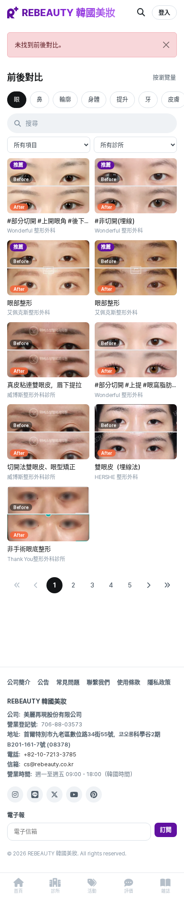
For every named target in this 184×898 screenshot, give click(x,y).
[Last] (167, 585)
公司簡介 (18, 682)
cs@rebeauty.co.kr (49, 764)
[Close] (166, 45)
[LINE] (35, 794)
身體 (94, 99)
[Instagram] (15, 794)
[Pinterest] (94, 794)
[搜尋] (141, 13)
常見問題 (67, 682)
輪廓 (65, 99)
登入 (164, 12)
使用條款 (128, 682)
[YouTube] (74, 794)
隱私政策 (159, 682)
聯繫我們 (98, 682)
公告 (43, 682)
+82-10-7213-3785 (50, 754)
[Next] (148, 585)
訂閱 (165, 829)
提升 (122, 99)
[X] (54, 794)
